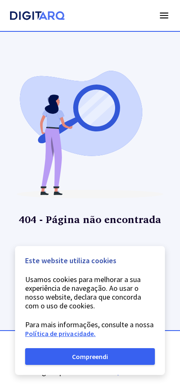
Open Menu (164, 15)
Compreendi (90, 356)
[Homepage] (37, 16)
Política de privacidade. (60, 333)
